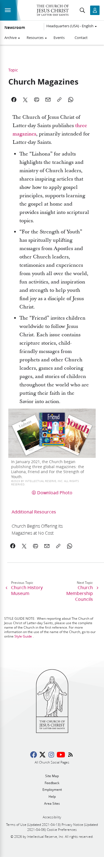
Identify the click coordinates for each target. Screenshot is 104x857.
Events (59, 37)
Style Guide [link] (23, 636)
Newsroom (14, 27)
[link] (41, 529)
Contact (81, 37)
